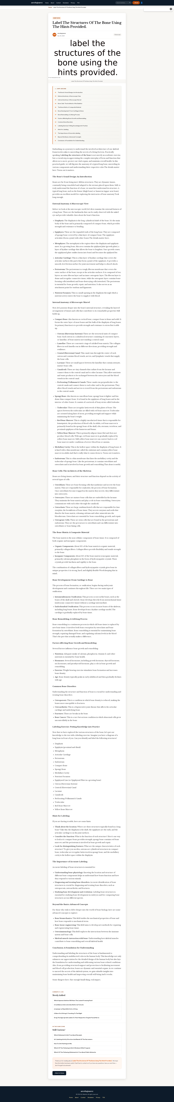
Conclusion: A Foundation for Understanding (71, 140)
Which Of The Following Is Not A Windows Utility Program (72, 1048)
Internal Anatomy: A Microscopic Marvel (69, 100)
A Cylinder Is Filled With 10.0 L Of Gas (66, 1009)
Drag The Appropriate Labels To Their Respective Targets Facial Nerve (76, 1017)
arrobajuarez (37, 3)
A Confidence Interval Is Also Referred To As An (69, 1005)
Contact (58, 3)
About (52, 3)
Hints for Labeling (63, 129)
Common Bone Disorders (65, 122)
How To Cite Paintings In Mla (63, 1043)
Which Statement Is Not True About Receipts (68, 1035)
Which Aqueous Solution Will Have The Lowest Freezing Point (73, 1000)
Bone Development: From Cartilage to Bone (71, 111)
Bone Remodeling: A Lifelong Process (69, 114)
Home (47, 3)
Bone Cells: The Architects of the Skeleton (70, 103)
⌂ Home (136, 2)
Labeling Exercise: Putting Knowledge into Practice (73, 126)
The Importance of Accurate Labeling (69, 133)
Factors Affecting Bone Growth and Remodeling (72, 118)
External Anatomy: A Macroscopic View (69, 96)
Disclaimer (66, 3)
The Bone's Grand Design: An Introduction (70, 92)
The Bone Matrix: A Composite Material (69, 107)
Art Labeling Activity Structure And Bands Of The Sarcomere (73, 1039)
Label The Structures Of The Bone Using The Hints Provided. (92, 1061)
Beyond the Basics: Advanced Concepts (69, 137)
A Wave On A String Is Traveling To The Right (68, 1013)
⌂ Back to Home (59, 1073)
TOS (78, 3)
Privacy (73, 3)
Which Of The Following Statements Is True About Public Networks (75, 1052)
